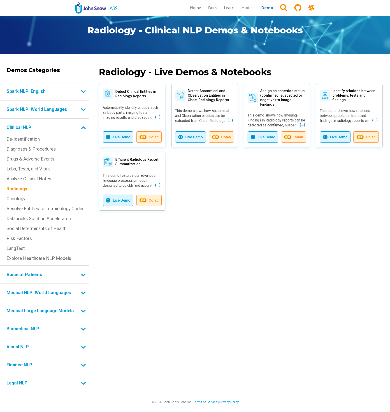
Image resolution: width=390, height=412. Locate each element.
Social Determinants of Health (36, 228)
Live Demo (121, 137)
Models (247, 8)
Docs (212, 8)
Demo (267, 8)
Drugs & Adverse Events (30, 159)
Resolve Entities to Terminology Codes (45, 208)
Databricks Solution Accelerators (39, 218)
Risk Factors (19, 238)
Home (195, 8)
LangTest (16, 248)
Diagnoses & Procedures (31, 149)
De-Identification (23, 139)
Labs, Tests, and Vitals (29, 169)
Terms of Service (205, 402)
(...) (157, 117)
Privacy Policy (229, 402)
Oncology (16, 198)
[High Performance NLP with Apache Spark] (96, 8)
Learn (229, 8)
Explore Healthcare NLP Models (39, 258)
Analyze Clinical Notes (29, 179)
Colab (153, 137)
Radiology (17, 188)
